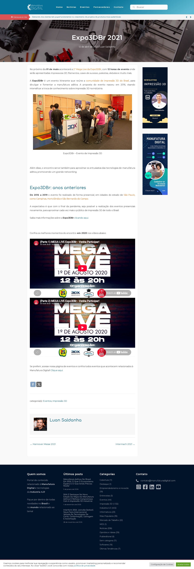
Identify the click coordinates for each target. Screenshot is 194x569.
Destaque (104, 484)
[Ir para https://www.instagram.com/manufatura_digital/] (138, 487)
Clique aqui (57, 370)
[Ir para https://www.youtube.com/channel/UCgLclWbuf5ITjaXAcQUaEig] (158, 487)
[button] (186, 17)
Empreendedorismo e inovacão (114, 488)
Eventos (47, 401)
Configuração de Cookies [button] (162, 564)
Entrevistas (105, 496)
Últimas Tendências (108, 549)
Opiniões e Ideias (107, 532)
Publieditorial (106, 536)
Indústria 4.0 (105, 508)
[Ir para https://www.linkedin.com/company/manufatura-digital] (151, 487)
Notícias (103, 528)
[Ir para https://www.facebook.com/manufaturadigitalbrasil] (145, 487)
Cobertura (104, 480)
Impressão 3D (60, 401)
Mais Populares (107, 516)
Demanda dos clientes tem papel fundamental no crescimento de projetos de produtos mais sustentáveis (76, 17)
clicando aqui (81, 218)
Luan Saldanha (107, 47)
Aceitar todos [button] (183, 564)
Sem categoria (106, 540)
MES (102, 524)
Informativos (105, 512)
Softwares (104, 544)
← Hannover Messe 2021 (43, 444)
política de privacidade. (85, 566)
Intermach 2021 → (125, 444)
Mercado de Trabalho (109, 520)
